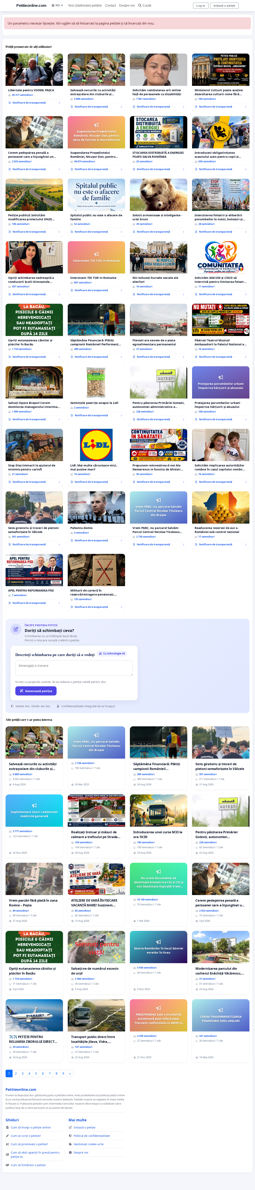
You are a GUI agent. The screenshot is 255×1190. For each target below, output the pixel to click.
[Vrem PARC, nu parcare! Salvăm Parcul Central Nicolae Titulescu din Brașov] (158, 520)
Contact (110, 5)
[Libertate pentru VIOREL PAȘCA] (34, 80)
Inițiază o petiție (224, 5)
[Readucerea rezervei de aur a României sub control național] (220, 520)
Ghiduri (12, 1120)
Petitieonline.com (31, 5)
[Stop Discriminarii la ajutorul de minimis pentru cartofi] (34, 458)
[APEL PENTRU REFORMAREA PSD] (34, 581)
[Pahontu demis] (96, 518)
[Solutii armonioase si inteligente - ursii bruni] (158, 207)
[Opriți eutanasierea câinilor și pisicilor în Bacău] (34, 332)
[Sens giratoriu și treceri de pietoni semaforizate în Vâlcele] (34, 520)
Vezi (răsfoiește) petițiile (85, 5)
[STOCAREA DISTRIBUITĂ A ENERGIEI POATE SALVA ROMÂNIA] (158, 145)
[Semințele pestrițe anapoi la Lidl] (96, 393)
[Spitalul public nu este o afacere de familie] (96, 207)
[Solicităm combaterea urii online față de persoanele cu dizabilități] (158, 82)
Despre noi (127, 5)
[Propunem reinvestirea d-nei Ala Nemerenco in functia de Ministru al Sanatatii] (158, 458)
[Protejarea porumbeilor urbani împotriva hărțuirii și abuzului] (220, 395)
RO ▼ (59, 5)
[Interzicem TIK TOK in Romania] (96, 268)
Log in (200, 5)
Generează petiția (38, 691)
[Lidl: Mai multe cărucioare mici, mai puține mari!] (96, 458)
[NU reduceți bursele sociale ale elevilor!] (158, 270)
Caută (147, 5)
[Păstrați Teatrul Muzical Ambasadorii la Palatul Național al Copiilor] (220, 332)
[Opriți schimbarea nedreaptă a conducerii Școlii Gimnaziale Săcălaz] (34, 270)
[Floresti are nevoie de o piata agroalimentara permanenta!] (158, 332)
